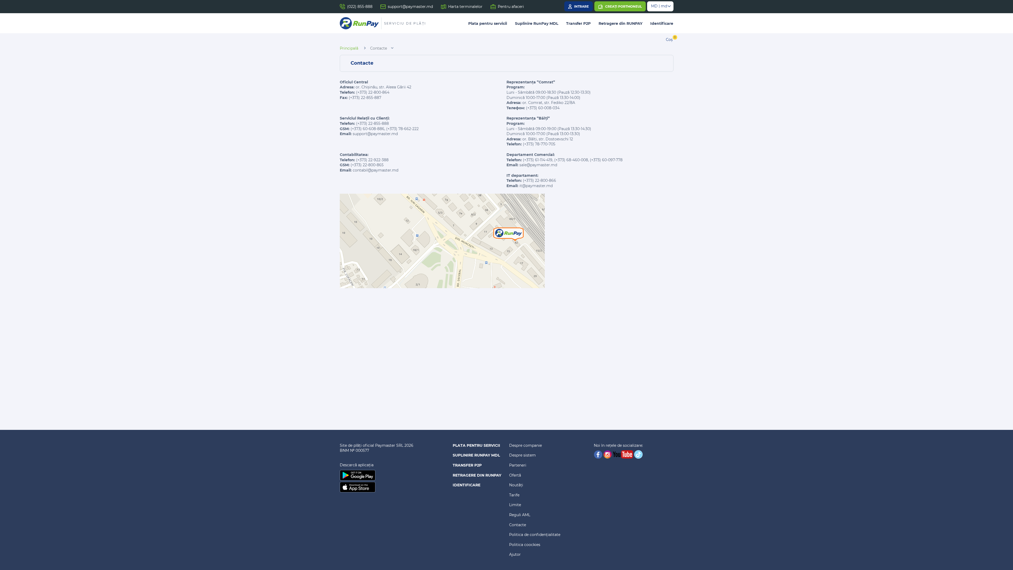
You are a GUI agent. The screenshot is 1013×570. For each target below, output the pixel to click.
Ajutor (515, 554)
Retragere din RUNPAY (620, 23)
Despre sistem (522, 455)
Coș (669, 39)
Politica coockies (524, 544)
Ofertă (515, 475)
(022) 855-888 (359, 6)
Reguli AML (519, 514)
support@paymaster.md (410, 6)
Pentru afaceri (511, 6)
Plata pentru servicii (487, 23)
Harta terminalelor (465, 6)
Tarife (514, 495)
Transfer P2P (578, 23)
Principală (349, 48)
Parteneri (517, 465)
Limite (515, 504)
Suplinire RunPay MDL (536, 23)
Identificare (661, 23)
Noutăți (516, 485)
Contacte (517, 524)
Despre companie (525, 445)
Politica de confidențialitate (534, 534)
